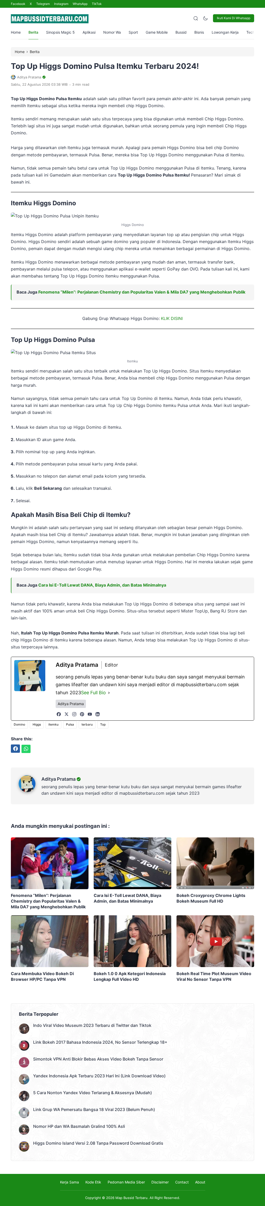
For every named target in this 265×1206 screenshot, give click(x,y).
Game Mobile (157, 32)
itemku (53, 724)
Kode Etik (93, 1182)
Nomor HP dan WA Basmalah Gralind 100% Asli (79, 1126)
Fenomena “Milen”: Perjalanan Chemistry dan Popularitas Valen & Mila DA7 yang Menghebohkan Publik (141, 292)
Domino (19, 724)
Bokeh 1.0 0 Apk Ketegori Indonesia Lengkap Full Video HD (130, 976)
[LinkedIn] (97, 714)
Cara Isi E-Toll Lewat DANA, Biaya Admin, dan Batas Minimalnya (102, 585)
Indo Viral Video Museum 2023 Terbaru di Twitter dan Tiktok (92, 1025)
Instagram (61, 4)
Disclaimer (160, 1182)
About (200, 1182)
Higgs (37, 724)
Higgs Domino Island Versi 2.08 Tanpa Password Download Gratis (98, 1143)
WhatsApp (80, 4)
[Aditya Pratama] (30, 790)
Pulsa (70, 724)
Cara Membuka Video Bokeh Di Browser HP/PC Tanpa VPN (42, 976)
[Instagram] (74, 714)
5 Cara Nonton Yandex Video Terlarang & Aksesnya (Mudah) (92, 1092)
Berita (33, 32)
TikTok (97, 4)
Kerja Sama (69, 1182)
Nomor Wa (112, 32)
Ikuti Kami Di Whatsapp (233, 18)
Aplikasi (89, 32)
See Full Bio (93, 692)
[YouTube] (90, 714)
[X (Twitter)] (66, 714)
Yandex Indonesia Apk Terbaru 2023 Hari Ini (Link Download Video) (99, 1075)
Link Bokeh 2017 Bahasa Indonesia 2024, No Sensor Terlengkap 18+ (100, 1042)
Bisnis (199, 32)
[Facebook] (59, 714)
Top (103, 724)
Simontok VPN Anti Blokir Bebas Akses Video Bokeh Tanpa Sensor (98, 1059)
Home (16, 32)
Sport (133, 32)
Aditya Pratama (58, 779)
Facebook (18, 4)
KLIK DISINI (172, 318)
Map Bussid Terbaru (131, 1198)
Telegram (43, 4)
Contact (182, 1182)
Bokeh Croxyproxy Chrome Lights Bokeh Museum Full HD (210, 898)
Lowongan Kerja (225, 32)
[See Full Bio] (109, 693)
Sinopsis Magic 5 (60, 32)
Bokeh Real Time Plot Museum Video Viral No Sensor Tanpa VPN (213, 976)
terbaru (87, 724)
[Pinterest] (82, 714)
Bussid (181, 32)
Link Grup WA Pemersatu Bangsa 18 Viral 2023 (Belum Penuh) (94, 1109)
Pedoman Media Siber (126, 1182)
